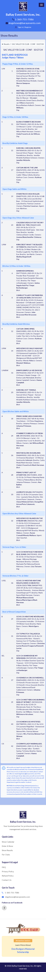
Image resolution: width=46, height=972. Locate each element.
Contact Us (6, 880)
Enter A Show (7, 846)
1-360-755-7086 (12, 892)
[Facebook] (4, 908)
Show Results (9, 35)
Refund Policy (7, 876)
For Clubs (6, 854)
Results (7, 44)
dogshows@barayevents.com (24, 23)
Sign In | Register (24, 27)
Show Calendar (8, 842)
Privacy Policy (8, 871)
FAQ (4, 867)
